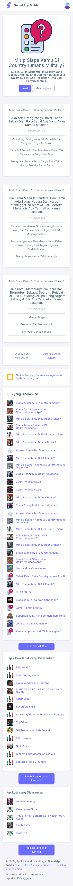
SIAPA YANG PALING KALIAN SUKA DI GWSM (39, 691)
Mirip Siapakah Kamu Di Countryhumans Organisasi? (40, 466)
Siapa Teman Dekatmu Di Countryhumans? (31, 427)
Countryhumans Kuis (28, 481)
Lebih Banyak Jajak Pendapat (36, 778)
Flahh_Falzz (23, 825)
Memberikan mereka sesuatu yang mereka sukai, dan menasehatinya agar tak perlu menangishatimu (36, 230)
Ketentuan (37, 874)
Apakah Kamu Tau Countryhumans (37, 450)
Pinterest (21, 833)
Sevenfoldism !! (25, 706)
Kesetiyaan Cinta (26, 809)
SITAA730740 (24, 592)
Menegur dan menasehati (36, 324)
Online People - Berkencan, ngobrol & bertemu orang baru (39, 377)
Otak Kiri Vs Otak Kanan (31, 568)
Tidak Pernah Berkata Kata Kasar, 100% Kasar (40, 817)
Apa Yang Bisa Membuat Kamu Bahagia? (41, 714)
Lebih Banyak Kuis (36, 646)
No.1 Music (22, 746)
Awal (25, 88)
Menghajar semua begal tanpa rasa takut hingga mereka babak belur (36, 163)
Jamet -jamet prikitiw (29, 607)
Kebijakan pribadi (15, 874)
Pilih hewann (24, 738)
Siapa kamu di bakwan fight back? (37, 600)
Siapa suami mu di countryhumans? (38, 403)
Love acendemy (25, 801)
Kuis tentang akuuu (28, 675)
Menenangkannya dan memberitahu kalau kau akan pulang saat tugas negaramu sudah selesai (36, 245)
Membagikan (43, 88)
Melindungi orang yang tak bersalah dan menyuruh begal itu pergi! (36, 141)
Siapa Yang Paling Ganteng (32, 683)
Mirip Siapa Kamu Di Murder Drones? (38, 418)
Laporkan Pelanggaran (18, 878)
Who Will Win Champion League (35, 753)
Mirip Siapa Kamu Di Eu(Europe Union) (39, 434)
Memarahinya (37, 317)
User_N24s (22, 357)
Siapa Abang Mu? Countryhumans (37, 473)
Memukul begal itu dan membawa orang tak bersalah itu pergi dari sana (36, 152)
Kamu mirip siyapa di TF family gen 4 (38, 631)
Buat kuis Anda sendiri (51, 355)
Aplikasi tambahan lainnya (36, 849)
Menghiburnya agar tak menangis (36, 256)
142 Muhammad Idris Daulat (33, 730)
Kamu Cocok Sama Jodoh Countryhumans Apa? (31, 411)
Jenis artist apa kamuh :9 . (32, 623)
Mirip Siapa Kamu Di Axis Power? (36, 442)
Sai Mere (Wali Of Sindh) (31, 761)
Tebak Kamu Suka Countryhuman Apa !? (40, 576)
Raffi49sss (22, 698)
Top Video (22, 722)
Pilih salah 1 (23, 667)
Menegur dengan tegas (36, 331)
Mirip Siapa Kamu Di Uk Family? (35, 458)
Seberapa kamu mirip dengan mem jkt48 (40, 615)
